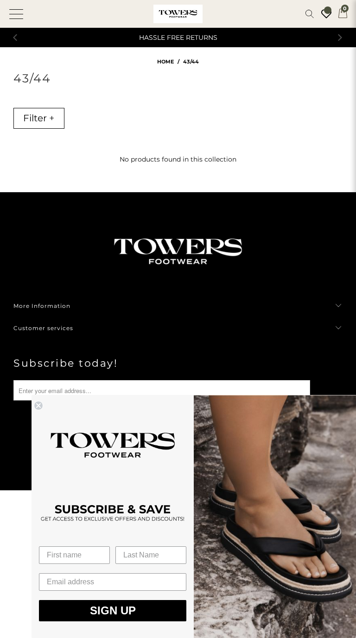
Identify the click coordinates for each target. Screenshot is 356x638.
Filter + (39, 118)
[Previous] (16, 37)
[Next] (339, 37)
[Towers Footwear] (178, 14)
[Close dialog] (38, 405)
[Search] (309, 14)
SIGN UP (113, 610)
